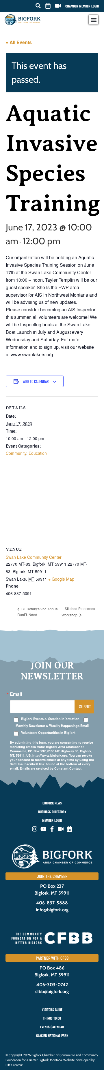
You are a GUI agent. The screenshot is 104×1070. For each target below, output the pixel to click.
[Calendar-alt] (69, 829)
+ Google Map (61, 579)
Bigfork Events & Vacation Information (50, 718)
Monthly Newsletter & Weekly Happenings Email (52, 725)
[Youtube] (43, 829)
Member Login (52, 820)
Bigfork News (52, 803)
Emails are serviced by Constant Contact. (51, 768)
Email (16, 694)
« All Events (19, 42)
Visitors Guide (52, 1009)
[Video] (61, 829)
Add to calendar (36, 381)
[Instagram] (35, 829)
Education (38, 453)
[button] (38, 5)
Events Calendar (52, 1026)
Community (16, 453)
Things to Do (52, 1018)
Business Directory (52, 811)
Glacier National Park (52, 1035)
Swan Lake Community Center (34, 557)
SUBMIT (85, 706)
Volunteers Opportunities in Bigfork (48, 732)
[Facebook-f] (52, 829)
